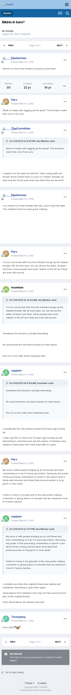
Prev (11, 45)
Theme (29, 683)
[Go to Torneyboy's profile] (6, 619)
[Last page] (66, 45)
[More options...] (65, 60)
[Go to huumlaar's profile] (6, 289)
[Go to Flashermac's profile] (6, 60)
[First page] (4, 45)
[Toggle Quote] (7, 141)
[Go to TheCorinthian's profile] (6, 130)
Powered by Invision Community (35, 690)
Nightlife (26, 34)
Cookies (42, 683)
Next (60, 45)
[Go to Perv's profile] (6, 101)
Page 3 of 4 (35, 45)
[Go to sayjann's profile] (6, 372)
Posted (22, 62)
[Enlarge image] (17, 627)
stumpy (9, 31)
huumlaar (17, 287)
